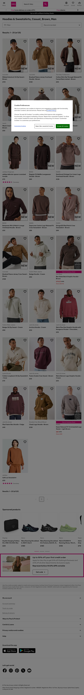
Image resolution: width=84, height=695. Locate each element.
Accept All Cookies (62, 126)
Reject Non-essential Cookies (44, 126)
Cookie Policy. (51, 111)
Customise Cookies (20, 126)
